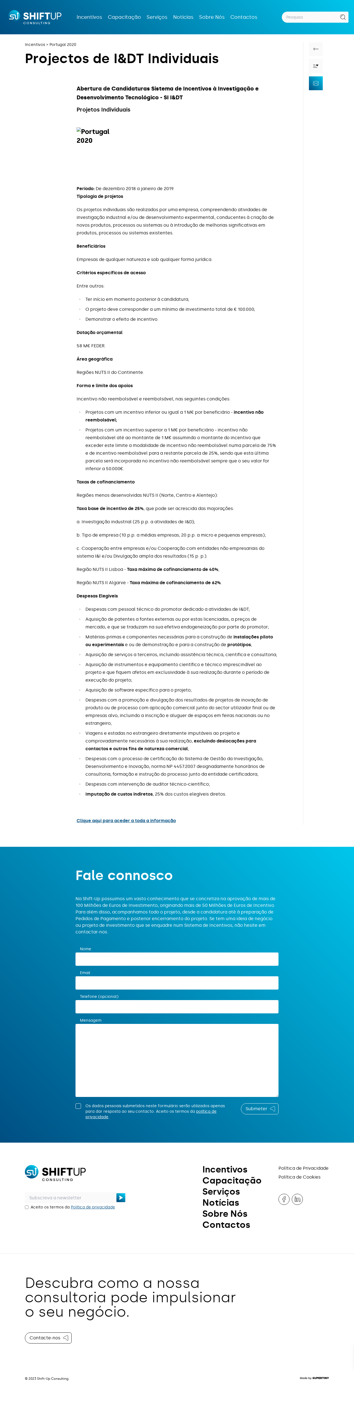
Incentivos (89, 17)
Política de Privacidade (303, 1168)
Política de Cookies (299, 1177)
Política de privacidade (93, 1207)
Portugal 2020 (63, 44)
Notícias (183, 17)
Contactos (243, 17)
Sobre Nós (212, 17)
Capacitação (124, 17)
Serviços (157, 17)
